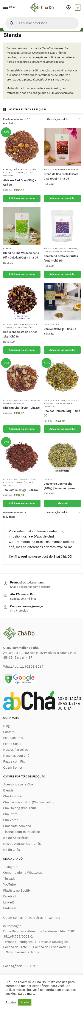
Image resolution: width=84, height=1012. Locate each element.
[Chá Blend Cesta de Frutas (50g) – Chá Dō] (62, 226)
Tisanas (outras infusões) (59, 251)
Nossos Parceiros (15, 749)
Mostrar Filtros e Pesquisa (28, 109)
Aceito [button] (25, 1002)
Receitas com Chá (16, 755)
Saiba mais (26, 994)
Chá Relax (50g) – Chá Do (60, 329)
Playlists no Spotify (17, 890)
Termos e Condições (18, 942)
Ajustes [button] (10, 1002)
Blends (7, 169)
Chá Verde (10, 820)
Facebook (10, 896)
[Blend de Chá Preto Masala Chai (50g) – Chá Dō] (62, 147)
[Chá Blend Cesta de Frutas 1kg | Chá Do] (21, 302)
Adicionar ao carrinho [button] (22, 198)
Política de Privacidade (50, 947)
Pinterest (9, 908)
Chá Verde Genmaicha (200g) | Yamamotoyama (59, 486)
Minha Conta (12, 744)
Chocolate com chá (17, 826)
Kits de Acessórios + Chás (22, 844)
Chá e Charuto (21, 169)
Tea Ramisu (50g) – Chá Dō (20, 490)
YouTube (9, 884)
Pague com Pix (14, 761)
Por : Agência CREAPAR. (21, 966)
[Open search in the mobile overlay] (42, 23)
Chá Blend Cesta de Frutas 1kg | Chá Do (20, 334)
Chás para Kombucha (65, 248)
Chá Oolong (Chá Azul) (19, 808)
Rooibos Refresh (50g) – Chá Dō (62, 413)
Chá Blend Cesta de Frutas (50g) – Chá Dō (61, 258)
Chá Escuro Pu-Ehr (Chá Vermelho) (28, 802)
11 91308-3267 (32, 666)
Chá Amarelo (12, 796)
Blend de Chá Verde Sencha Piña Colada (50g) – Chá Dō (21, 255)
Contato (8, 732)
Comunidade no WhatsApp (22, 872)
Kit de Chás (11, 850)
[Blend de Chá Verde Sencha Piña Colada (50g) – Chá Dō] (21, 226)
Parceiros (36, 918)
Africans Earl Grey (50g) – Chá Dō (19, 182)
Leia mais (62, 503)
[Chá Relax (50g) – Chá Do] (62, 302)
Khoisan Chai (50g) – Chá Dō (21, 408)
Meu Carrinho (13, 738)
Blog (6, 726)
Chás (34, 169)
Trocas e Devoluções (53, 942)
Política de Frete (15, 947)
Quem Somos (13, 767)
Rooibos (8, 172)
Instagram (10, 867)
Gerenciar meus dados (22, 952)
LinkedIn (9, 902)
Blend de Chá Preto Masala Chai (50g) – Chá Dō (61, 176)
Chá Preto (59, 169)
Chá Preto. (72, 169)
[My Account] (68, 8)
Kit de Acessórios (15, 838)
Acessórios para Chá (18, 784)
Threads (9, 878)
